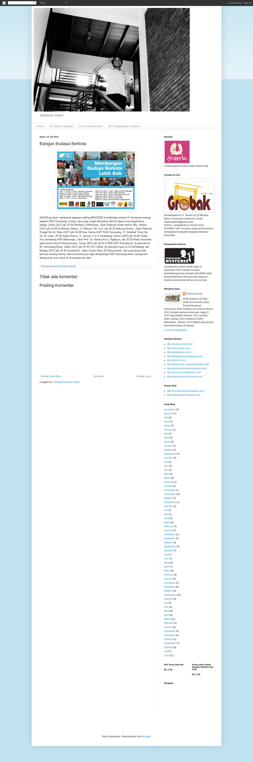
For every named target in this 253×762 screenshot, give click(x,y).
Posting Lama (143, 376)
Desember (169, 490)
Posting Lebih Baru (51, 376)
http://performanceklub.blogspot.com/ (187, 368)
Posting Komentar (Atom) (66, 382)
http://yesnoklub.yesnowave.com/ (184, 376)
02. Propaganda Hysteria (124, 126)
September (170, 453)
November (169, 409)
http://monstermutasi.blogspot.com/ (185, 391)
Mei (166, 417)
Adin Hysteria (194, 293)
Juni (166, 466)
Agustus (168, 413)
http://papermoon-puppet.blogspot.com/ (188, 364)
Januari (168, 429)
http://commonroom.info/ (180, 344)
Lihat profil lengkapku (175, 330)
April (166, 421)
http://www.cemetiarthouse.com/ (184, 372)
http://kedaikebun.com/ (179, 352)
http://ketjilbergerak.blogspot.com (184, 356)
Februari (168, 482)
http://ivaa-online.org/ (178, 348)
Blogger (147, 736)
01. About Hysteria (61, 126)
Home (40, 126)
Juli (166, 462)
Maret (167, 425)
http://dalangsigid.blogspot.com (183, 395)
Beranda (98, 376)
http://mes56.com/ (176, 360)
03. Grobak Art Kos (90, 126)
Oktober (168, 450)
